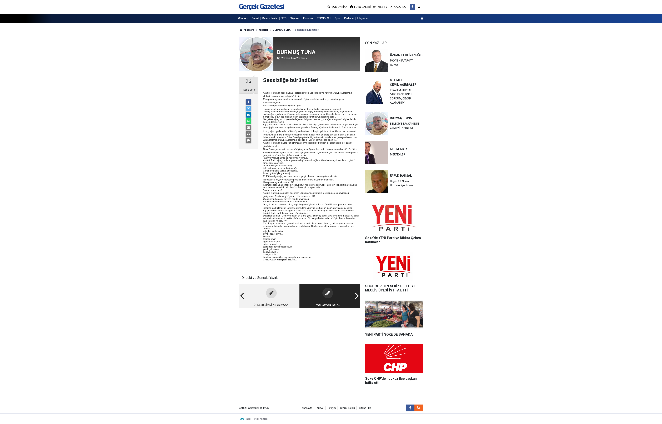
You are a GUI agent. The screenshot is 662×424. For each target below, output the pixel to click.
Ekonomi (308, 18)
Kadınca (349, 18)
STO (284, 18)
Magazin (362, 18)
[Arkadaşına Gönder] (248, 127)
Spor (337, 18)
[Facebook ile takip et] (412, 7)
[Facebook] (248, 102)
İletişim (332, 408)
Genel (255, 18)
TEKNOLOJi (324, 18)
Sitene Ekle (365, 408)
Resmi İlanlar (270, 18)
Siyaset (294, 18)
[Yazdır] (248, 134)
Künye (320, 408)
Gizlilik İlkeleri (347, 408)
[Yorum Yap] (248, 140)
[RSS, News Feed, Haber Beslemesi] (418, 408)
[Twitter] (248, 108)
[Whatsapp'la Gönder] (248, 121)
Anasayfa (307, 408)
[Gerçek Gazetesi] (261, 6)
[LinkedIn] (248, 115)
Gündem (243, 18)
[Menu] (422, 18)
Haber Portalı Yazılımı (256, 418)
